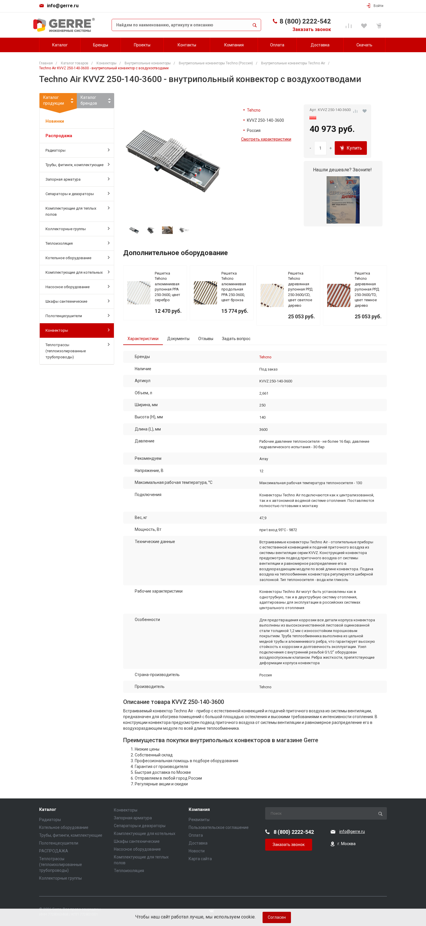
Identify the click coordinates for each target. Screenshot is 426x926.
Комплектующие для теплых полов (70, 211)
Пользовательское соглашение (219, 827)
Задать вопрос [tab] (236, 338)
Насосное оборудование (67, 287)
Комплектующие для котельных (74, 272)
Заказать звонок (311, 29)
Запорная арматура (63, 179)
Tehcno (254, 110)
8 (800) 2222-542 (305, 21)
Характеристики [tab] (143, 338)
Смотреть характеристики (266, 139)
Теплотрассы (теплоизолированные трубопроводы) (65, 351)
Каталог (47, 809)
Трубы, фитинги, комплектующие (74, 165)
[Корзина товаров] (379, 25)
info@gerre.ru (63, 5)
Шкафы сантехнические (66, 301)
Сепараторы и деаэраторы (69, 194)
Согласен (277, 917)
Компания (199, 809)
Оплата (196, 835)
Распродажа (58, 135)
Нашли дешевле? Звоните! (342, 170)
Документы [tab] (178, 338)
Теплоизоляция (59, 243)
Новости (197, 851)
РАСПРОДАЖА (53, 851)
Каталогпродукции (53, 100)
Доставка (198, 843)
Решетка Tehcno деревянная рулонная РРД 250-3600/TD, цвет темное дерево (367, 289)
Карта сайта (200, 858)
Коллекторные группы (65, 229)
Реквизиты (199, 819)
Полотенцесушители (63, 316)
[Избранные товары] (364, 25)
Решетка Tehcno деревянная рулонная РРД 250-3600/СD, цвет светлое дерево (300, 289)
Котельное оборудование (68, 258)
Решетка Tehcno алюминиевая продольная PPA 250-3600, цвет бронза (233, 286)
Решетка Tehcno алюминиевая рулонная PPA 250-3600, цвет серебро (167, 286)
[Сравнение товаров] (349, 25)
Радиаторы (55, 150)
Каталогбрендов (89, 100)
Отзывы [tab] (205, 338)
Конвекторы (56, 330)
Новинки (54, 121)
